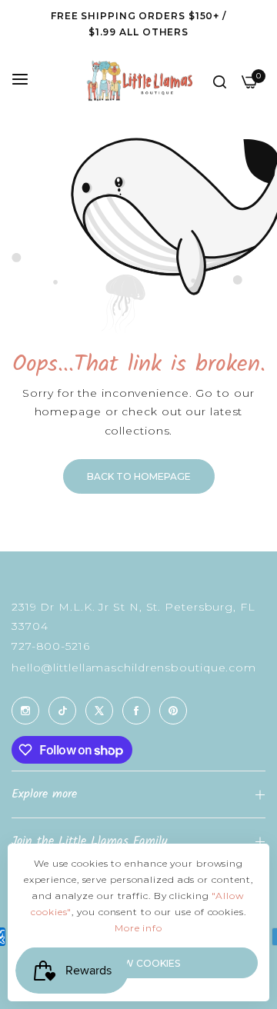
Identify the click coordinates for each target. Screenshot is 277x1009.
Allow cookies (138, 963)
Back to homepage (139, 476)
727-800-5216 (51, 646)
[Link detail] (25, 710)
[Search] (219, 81)
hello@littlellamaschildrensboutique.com (134, 667)
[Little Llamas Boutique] (139, 80)
